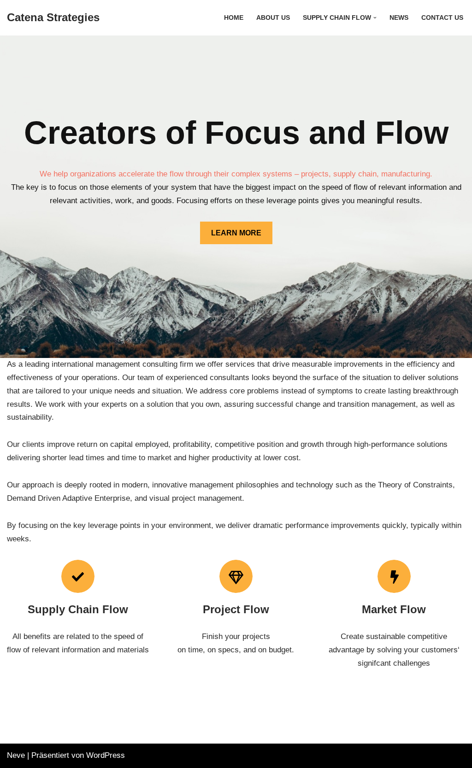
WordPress (105, 755)
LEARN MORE (236, 233)
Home (233, 17)
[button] (375, 17)
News (398, 17)
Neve (16, 755)
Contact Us (442, 17)
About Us (273, 17)
